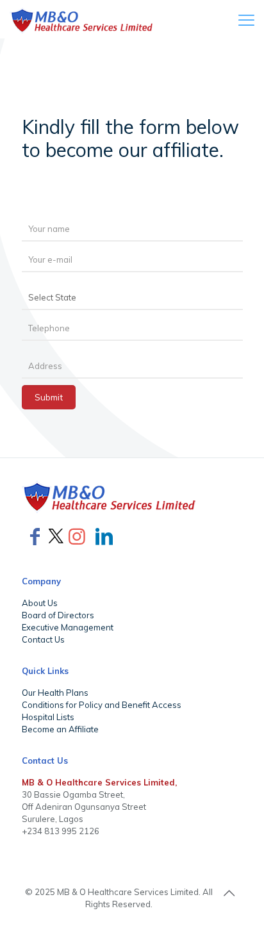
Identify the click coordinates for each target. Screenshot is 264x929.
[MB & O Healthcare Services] (82, 19)
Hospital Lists (48, 717)
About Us (40, 603)
